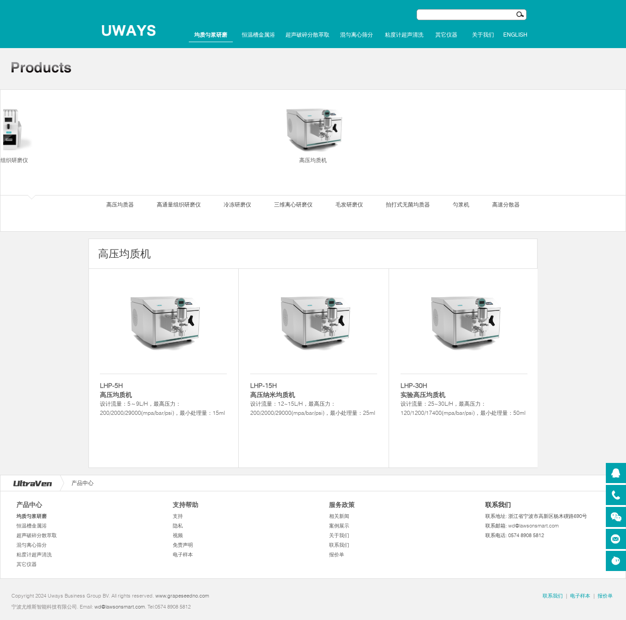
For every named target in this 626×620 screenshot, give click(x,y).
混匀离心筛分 (356, 35)
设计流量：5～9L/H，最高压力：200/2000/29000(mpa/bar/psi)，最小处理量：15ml (162, 398)
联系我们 (339, 545)
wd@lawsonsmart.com (533, 525)
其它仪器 (446, 35)
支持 (178, 516)
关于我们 (483, 35)
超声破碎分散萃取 (307, 35)
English (515, 35)
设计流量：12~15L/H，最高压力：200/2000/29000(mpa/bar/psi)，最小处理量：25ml (312, 398)
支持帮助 (185, 504)
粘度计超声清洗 (404, 35)
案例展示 (339, 525)
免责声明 (183, 545)
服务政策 (342, 504)
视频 (178, 535)
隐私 (178, 525)
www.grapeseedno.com (182, 596)
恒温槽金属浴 (258, 35)
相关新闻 (339, 516)
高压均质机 (313, 160)
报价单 (336, 554)
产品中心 (29, 504)
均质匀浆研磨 (210, 35)
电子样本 (183, 554)
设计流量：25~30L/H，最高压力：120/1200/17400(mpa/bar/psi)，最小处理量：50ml (463, 398)
